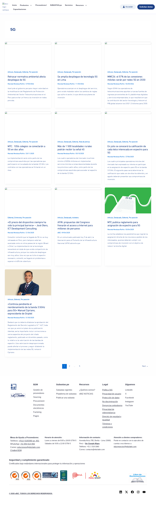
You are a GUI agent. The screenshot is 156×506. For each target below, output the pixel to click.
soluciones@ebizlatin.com (28, 447)
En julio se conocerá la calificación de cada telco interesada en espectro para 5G (127, 149)
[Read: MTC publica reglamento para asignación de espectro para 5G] (128, 200)
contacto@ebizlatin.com (95, 449)
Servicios (69, 5)
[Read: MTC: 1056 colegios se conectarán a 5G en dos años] (28, 124)
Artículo (10, 72)
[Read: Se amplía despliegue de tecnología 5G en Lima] (78, 55)
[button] (128, 6)
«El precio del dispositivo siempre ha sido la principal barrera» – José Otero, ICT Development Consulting (28, 225)
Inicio (14, 5)
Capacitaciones (19, 9)
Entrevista (18, 218)
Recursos (80, 5)
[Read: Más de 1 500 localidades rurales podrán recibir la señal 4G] (78, 124)
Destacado (18, 72)
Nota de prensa (84, 142)
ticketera (75, 218)
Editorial (25, 72)
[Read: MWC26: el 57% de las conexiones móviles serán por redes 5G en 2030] (128, 55)
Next (145, 366)
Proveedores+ (41, 5)
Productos (24, 5)
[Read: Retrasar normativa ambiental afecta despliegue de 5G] (28, 55)
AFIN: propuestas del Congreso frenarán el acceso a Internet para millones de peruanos (75, 225)
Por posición (33, 72)
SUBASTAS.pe (56, 5)
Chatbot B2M (16, 450)
